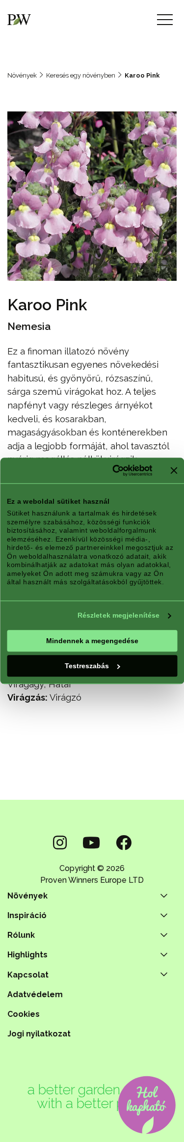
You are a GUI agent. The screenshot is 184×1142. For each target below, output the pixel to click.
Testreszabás (87, 666)
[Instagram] (60, 843)
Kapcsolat (28, 974)
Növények (22, 75)
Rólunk (21, 935)
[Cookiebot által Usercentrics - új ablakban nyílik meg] (113, 470)
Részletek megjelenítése (118, 615)
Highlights (27, 954)
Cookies (23, 1014)
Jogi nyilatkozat (39, 1033)
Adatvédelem (35, 994)
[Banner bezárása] (173, 470)
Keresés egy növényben (80, 75)
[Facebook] (123, 843)
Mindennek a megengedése (92, 641)
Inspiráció (27, 915)
